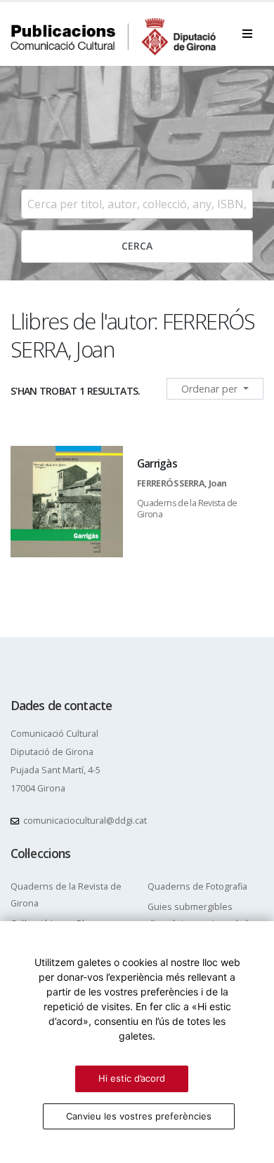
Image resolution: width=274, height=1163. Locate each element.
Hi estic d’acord (131, 1078)
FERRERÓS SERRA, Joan (181, 483)
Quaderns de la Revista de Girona (187, 508)
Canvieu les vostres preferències (138, 1116)
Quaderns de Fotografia (197, 886)
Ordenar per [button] (210, 388)
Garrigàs (157, 463)
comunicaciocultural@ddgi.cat (85, 821)
